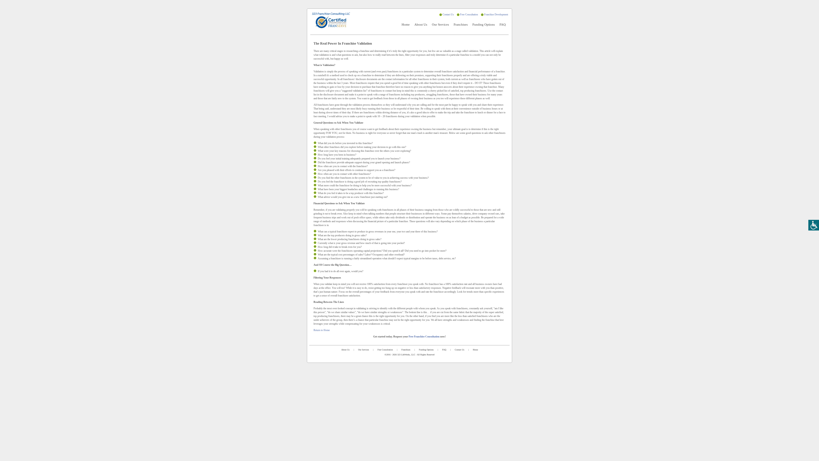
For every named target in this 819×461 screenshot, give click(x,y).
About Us (420, 24)
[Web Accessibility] (813, 225)
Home (406, 24)
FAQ (503, 24)
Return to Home (322, 330)
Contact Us (448, 14)
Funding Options (483, 24)
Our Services (440, 24)
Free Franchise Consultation (424, 336)
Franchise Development (496, 14)
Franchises (461, 24)
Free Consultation (469, 14)
